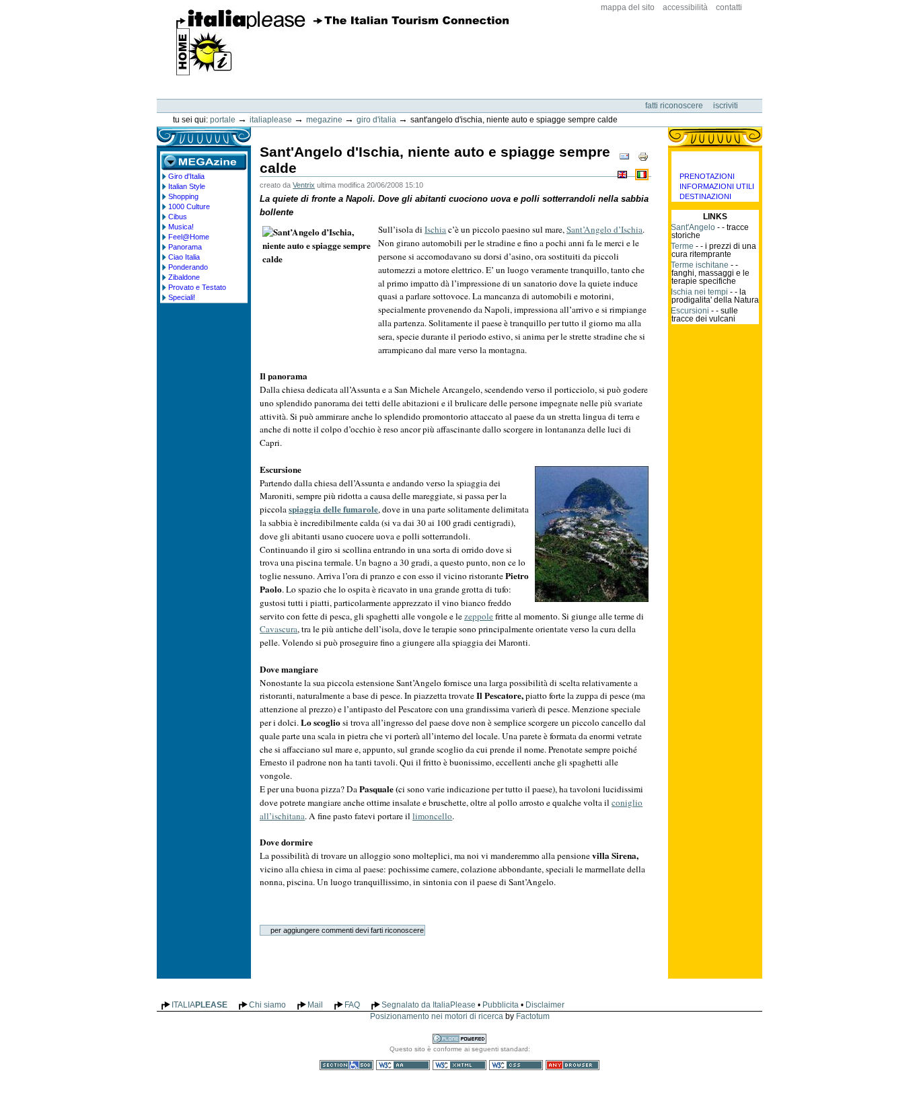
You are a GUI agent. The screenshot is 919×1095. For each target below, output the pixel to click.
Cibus (177, 217)
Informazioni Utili (716, 186)
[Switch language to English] (623, 174)
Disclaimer (544, 1005)
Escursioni (690, 310)
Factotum (533, 1016)
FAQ (352, 1005)
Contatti (729, 7)
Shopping (183, 196)
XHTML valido (459, 1065)
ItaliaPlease (342, 42)
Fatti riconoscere (675, 105)
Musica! (181, 227)
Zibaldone (184, 277)
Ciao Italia (184, 257)
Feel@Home (188, 237)
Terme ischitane (700, 265)
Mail (315, 1005)
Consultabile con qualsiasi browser (572, 1065)
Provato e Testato (197, 287)
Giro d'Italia (376, 119)
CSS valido (516, 1065)
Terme (682, 246)
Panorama (185, 247)
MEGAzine (324, 119)
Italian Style (186, 186)
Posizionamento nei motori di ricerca (436, 1016)
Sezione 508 (346, 1065)
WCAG (403, 1065)
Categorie (715, 161)
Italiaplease (271, 119)
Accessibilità (685, 7)
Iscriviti (725, 105)
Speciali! (181, 297)
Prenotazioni (707, 176)
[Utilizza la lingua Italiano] (641, 174)
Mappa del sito (628, 7)
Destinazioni (705, 196)
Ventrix (304, 185)
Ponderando (188, 267)
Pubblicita (500, 1005)
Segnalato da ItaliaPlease (428, 1005)
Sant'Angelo (693, 227)
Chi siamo (267, 1005)
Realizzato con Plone (459, 1039)
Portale (222, 119)
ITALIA (199, 1005)
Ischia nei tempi (699, 292)
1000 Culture (189, 206)
